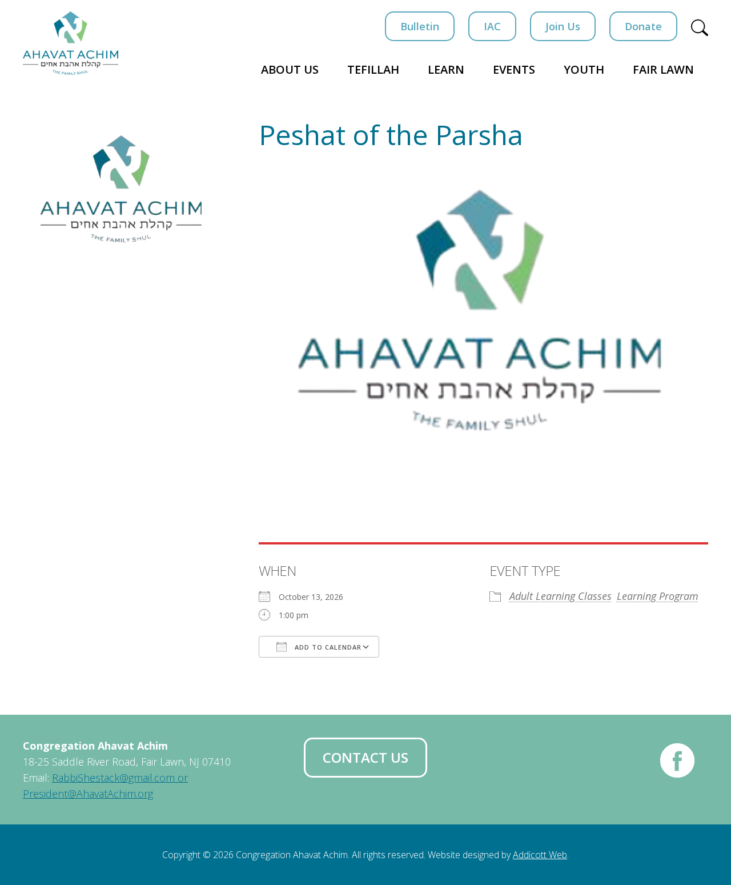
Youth (584, 69)
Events (514, 69)
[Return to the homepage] (70, 43)
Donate (643, 26)
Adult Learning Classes (560, 596)
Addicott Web (540, 854)
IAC (492, 26)
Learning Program (657, 596)
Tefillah (373, 69)
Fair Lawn (663, 69)
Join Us (562, 26)
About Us (290, 69)
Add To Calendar (327, 647)
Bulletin (419, 26)
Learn (446, 69)
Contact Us (365, 757)
